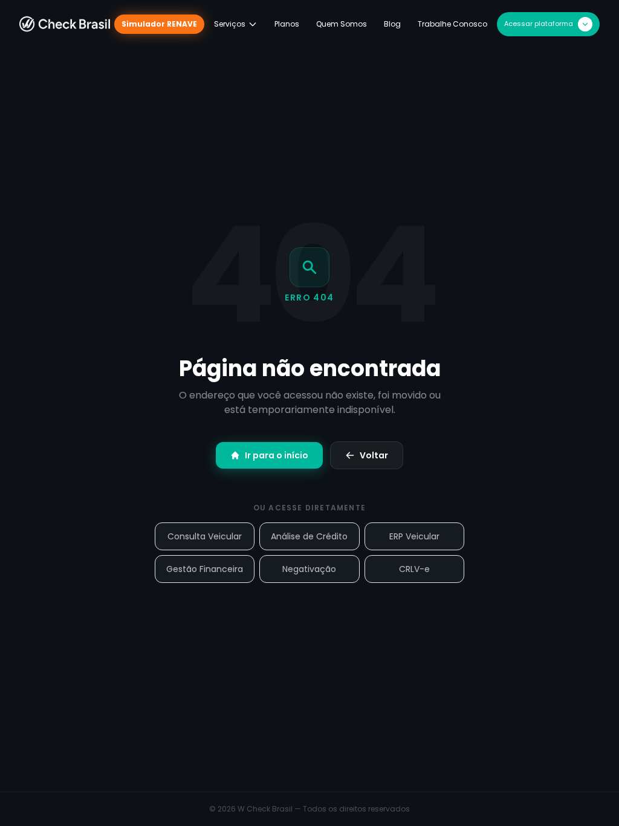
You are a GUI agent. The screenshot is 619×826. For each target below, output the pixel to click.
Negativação (309, 569)
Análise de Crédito (309, 536)
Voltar (374, 455)
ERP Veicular (414, 536)
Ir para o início (276, 455)
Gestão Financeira (204, 569)
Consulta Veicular (204, 536)
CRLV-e (414, 569)
